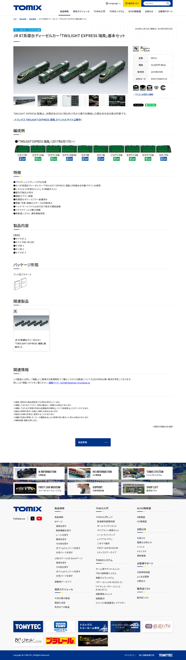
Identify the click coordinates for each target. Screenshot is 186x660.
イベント (141, 546)
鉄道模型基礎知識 (106, 521)
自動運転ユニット (104, 594)
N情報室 (141, 517)
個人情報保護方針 (147, 655)
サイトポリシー (130, 655)
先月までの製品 (62, 607)
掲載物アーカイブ (63, 581)
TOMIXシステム (116, 11)
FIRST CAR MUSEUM (107, 548)
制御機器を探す (63, 530)
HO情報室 (142, 521)
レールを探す (62, 534)
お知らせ (149, 11)
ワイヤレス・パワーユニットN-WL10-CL (108, 588)
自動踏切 (100, 598)
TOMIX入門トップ (104, 517)
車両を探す (61, 526)
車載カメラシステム (105, 577)
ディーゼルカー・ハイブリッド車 (27, 30)
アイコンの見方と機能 (144, 94)
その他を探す (62, 543)
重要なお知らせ (144, 542)
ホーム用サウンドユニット (108, 568)
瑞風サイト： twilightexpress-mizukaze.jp (69, 382)
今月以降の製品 (62, 598)
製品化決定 (60, 602)
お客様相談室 (143, 572)
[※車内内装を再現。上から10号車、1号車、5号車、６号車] (94, 100)
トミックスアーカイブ (106, 552)
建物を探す (61, 539)
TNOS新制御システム (106, 573)
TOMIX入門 (99, 11)
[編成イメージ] (24, 100)
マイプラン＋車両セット (108, 530)
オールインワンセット (107, 525)
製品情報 (32, 19)
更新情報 (141, 555)
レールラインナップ (106, 534)
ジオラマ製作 (103, 543)
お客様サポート (165, 11)
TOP (15, 19)
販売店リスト (143, 597)
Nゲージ (59, 521)
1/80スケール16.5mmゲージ (68, 558)
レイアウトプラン (105, 539)
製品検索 (64, 11)
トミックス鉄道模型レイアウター (111, 602)
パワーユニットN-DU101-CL (109, 582)
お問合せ (141, 581)
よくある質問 (143, 576)
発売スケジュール (81, 11)
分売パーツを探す (64, 552)
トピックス (141, 551)
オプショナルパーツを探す (68, 548)
